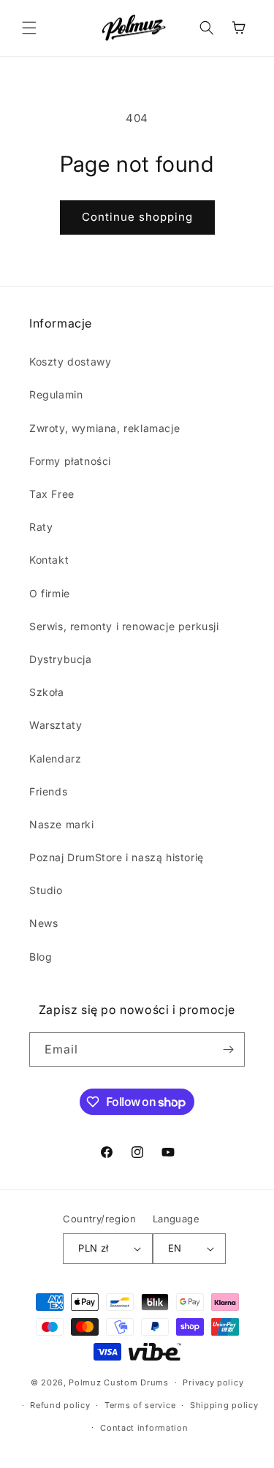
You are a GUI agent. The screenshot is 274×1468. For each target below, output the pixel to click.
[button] (29, 28)
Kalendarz (55, 758)
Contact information (144, 1428)
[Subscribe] (228, 1049)
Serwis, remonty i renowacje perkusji (124, 626)
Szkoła (46, 692)
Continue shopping (137, 217)
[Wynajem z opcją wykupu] (155, 1352)
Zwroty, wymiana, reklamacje (104, 428)
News (43, 923)
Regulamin (56, 394)
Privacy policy (213, 1382)
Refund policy (60, 1405)
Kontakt (49, 559)
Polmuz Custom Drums (118, 1382)
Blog (40, 956)
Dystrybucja (60, 659)
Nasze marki (61, 824)
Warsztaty (55, 725)
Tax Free (52, 494)
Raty (41, 527)
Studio (46, 890)
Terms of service (139, 1405)
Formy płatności (70, 461)
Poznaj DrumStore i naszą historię (116, 857)
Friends (48, 791)
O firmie (49, 593)
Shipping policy (224, 1405)
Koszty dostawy (70, 361)
